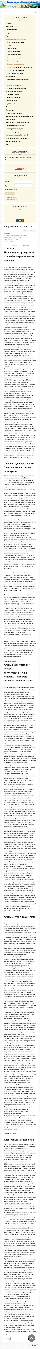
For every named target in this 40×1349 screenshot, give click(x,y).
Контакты (9, 26)
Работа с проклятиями (14, 58)
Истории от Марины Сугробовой (17, 135)
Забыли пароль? (12, 197)
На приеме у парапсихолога (15, 125)
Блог (7, 144)
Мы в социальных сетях (14, 141)
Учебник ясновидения (13, 85)
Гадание (8, 36)
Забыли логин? (12, 199)
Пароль (7, 186)
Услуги (8, 33)
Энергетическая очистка (15, 64)
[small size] (33, 12)
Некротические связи (14, 54)
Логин (7, 181)
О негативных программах (16, 42)
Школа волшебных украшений (16, 138)
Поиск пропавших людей (14, 129)
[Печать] (26, 231)
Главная (8, 23)
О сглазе (10, 45)
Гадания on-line (11, 104)
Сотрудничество (11, 29)
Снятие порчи (12, 48)
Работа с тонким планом (14, 113)
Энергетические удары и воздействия (19, 67)
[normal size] (34, 12)
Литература (10, 110)
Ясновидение (10, 76)
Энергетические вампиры (15, 70)
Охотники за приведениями (15, 132)
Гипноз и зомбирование (15, 61)
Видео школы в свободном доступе (17, 122)
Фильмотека (10, 107)
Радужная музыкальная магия (16, 88)
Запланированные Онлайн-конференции (19, 116)
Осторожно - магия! (12, 94)
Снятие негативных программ (16, 39)
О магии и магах (11, 100)
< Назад (7, 1339)
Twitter (14, 245)
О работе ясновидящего (14, 97)
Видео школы (10, 119)
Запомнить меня (10, 189)
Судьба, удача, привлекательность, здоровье (17, 81)
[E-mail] (33, 231)
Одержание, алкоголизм (15, 73)
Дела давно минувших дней (15, 91)
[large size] (35, 12)
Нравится (26, 245)
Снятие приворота (13, 51)
